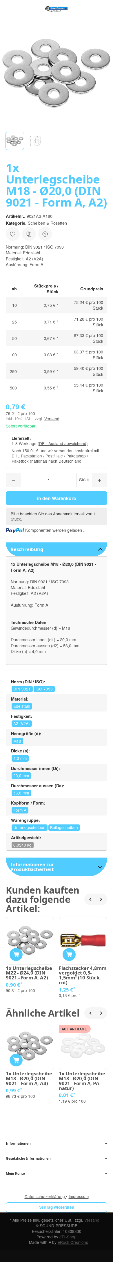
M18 (17, 741)
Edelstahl (21, 706)
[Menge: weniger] (13, 480)
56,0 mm (21, 793)
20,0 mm (21, 775)
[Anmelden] (92, 8)
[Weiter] (101, 899)
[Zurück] (90, 899)
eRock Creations (73, 1242)
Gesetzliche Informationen (28, 1158)
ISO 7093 (44, 689)
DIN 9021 (22, 689)
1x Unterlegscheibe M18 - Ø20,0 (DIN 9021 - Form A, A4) (29, 1078)
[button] (15, 141)
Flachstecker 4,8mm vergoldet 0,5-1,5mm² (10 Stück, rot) (82, 975)
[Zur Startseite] (56, 8)
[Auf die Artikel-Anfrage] (13, 234)
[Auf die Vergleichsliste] (29, 234)
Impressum (79, 1196)
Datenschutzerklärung (45, 1196)
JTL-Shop (67, 1237)
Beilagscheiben (64, 827)
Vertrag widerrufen (56, 1207)
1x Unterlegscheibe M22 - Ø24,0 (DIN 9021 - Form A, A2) (29, 973)
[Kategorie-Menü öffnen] (10, 8)
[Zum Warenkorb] (103, 8)
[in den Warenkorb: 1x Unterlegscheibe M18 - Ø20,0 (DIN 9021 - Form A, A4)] (16, 1060)
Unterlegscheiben (29, 827)
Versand (51, 418)
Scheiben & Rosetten (47, 223)
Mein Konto (15, 1173)
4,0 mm (20, 758)
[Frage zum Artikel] (45, 234)
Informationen (18, 1143)
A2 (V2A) (21, 723)
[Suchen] (22, 8)
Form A (19, 810)
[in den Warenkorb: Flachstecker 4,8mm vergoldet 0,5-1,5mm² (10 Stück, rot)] (69, 954)
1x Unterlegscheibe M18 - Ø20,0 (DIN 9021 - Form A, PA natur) (82, 1081)
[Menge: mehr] (99, 480)
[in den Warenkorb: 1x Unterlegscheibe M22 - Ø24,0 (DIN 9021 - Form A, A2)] (16, 954)
